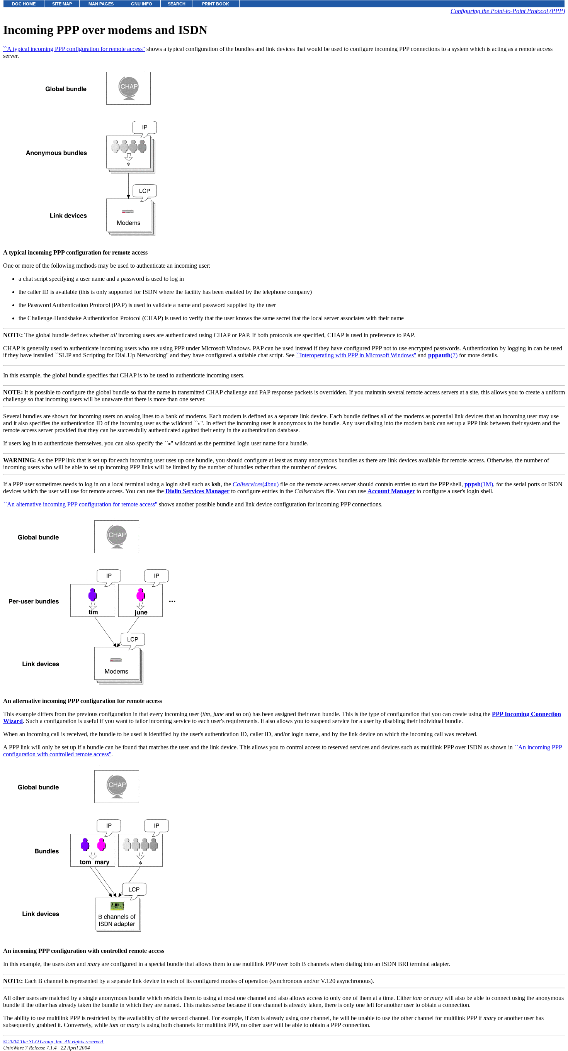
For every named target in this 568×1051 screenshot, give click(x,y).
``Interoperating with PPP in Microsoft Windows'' (356, 355)
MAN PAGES (101, 4)
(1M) (478, 484)
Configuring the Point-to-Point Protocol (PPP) (508, 11)
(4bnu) (256, 484)
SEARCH (176, 4)
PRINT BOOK (215, 4)
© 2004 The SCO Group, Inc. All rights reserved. (53, 1041)
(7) (442, 355)
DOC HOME (24, 4)
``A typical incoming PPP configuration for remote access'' (74, 49)
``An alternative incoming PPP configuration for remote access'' (80, 504)
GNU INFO (141, 4)
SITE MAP (62, 4)
